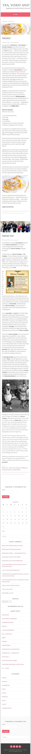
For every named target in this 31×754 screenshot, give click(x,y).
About (3, 677)
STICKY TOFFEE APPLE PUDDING (9, 660)
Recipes (4, 696)
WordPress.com (17, 751)
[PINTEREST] (17, 746)
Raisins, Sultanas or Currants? (16, 545)
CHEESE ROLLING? (6, 645)
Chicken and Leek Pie (7, 566)
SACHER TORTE (5, 615)
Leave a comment (15, 42)
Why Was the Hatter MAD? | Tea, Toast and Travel (13, 579)
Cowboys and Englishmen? (8, 630)
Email (3, 490)
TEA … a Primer (5, 668)
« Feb (3, 531)
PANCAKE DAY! (8, 235)
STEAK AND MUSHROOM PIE (16, 560)
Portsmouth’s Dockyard (15, 549)
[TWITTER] (14, 746)
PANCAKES (6, 38)
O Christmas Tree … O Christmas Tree (10, 653)
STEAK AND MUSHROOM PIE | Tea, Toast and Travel (13, 564)
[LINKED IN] (20, 746)
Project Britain (17, 470)
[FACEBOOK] (11, 746)
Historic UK (19, 468)
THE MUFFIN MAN (10, 576)
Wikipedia (24, 468)
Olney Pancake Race (7, 470)
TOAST (11, 589)
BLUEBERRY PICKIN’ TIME (7, 622)
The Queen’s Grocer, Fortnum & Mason (10, 649)
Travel (3, 704)
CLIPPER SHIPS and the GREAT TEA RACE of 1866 (13, 664)
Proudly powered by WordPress (13, 750)
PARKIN (3, 637)
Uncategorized (5, 708)
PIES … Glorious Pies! (7, 634)
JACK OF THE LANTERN (15, 557)
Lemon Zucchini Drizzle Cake (12, 585)
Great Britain (5, 685)
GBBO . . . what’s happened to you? (18, 553)
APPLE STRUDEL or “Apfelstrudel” (9, 618)
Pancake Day (18, 70)
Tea (3, 700)
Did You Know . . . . (6, 656)
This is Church (12, 468)
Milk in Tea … (5, 626)
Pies (3, 689)
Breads (3, 681)
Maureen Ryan (5, 553)
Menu (16, 14)
